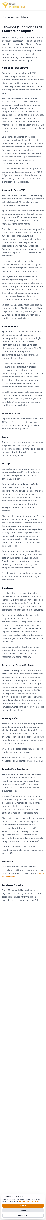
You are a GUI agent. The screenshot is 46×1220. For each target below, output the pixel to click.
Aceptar (23, 1205)
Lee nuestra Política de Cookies (28, 1201)
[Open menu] (41, 5)
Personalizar (23, 1215)
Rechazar (23, 1210)
